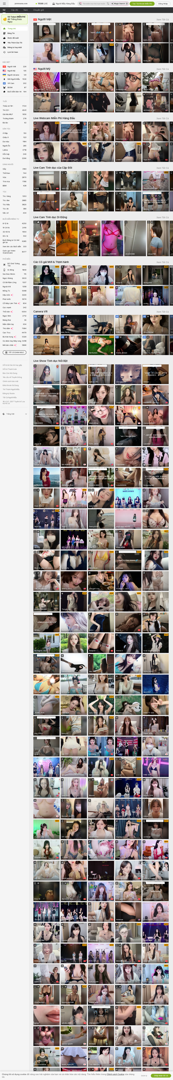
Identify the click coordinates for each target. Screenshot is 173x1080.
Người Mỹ (44, 68)
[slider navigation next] (166, 43)
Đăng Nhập (163, 4)
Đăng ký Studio (9, 393)
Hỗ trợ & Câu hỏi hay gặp (12, 365)
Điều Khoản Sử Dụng (11, 385)
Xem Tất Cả (163, 19)
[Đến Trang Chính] (21, 3)
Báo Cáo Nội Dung (10, 373)
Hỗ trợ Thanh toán (10, 369)
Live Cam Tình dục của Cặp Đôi (52, 167)
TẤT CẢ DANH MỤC (16, 352)
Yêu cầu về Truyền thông (12, 377)
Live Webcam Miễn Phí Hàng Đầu (54, 118)
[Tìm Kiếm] (108, 4)
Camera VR (40, 311)
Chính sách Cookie (115, 1074)
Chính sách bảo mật (10, 381)
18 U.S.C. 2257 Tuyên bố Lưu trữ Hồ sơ (14, 402)
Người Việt (44, 19)
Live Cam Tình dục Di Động (50, 217)
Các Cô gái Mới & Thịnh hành (51, 262)
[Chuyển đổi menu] (4, 3)
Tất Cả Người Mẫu (10, 397)
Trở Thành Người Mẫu (11, 389)
